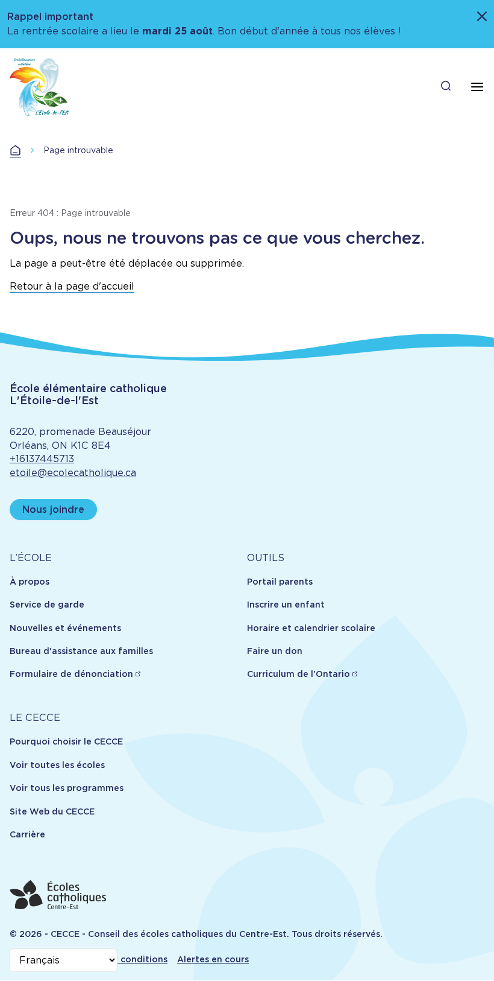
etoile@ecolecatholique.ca (73, 472)
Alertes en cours (213, 959)
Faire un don (274, 651)
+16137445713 (42, 459)
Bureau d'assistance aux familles (81, 651)
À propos (29, 581)
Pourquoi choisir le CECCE (66, 741)
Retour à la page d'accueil (72, 286)
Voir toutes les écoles (57, 765)
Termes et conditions (120, 959)
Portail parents (280, 581)
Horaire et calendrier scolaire (311, 628)
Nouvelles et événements (65, 628)
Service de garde (47, 604)
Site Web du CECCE (52, 811)
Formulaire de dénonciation (71, 674)
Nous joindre (53, 509)
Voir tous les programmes (67, 788)
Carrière (27, 834)
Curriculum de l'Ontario (298, 674)
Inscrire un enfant (286, 604)
